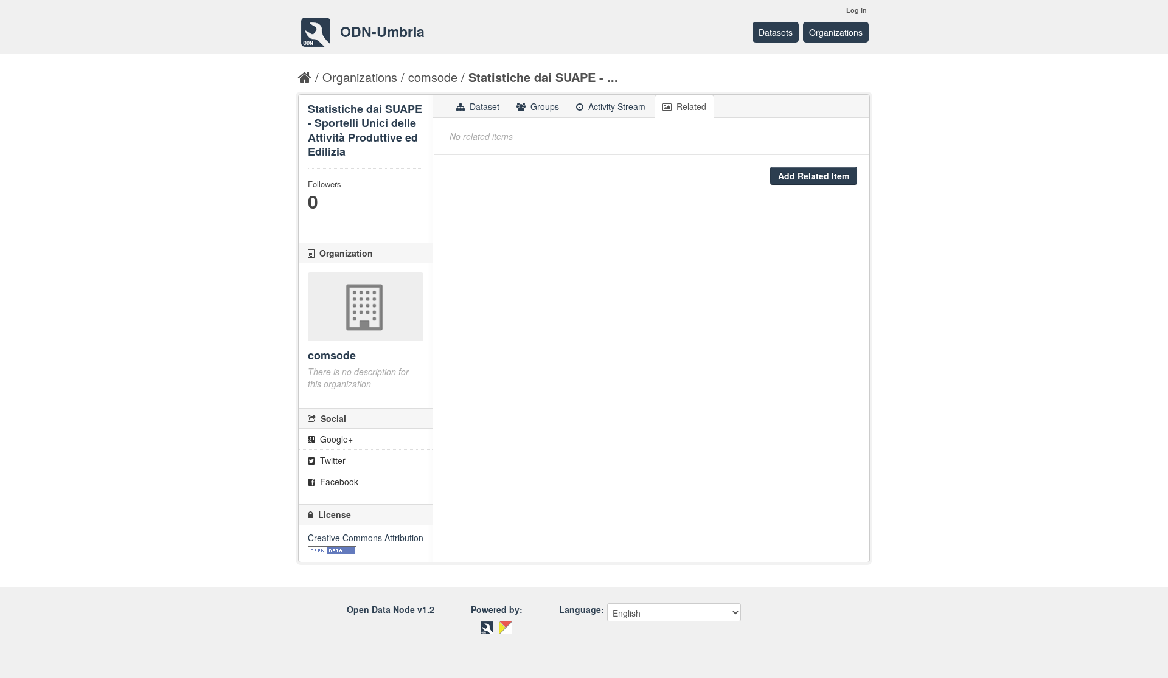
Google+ (335, 439)
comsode (432, 77)
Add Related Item (813, 176)
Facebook (338, 482)
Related (690, 106)
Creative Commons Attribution (365, 537)
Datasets (776, 32)
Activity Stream (615, 106)
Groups (543, 106)
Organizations (836, 32)
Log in (856, 10)
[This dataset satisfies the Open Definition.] (332, 550)
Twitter (332, 460)
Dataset (483, 106)
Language (580, 609)
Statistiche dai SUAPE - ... (543, 77)
